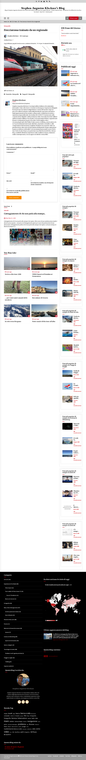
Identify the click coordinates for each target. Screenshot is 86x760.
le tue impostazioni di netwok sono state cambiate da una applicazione (75, 105)
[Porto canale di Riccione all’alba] (44, 310)
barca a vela (25, 713)
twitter (49, 756)
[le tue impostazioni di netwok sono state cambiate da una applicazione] (65, 103)
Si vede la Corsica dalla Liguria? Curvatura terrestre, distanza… (76, 174)
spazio (20, 726)
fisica (28, 716)
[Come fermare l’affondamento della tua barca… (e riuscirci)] (67, 333)
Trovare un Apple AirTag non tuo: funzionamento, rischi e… (76, 161)
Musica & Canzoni (10, 599)
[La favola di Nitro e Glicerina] (67, 280)
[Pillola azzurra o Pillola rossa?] (67, 545)
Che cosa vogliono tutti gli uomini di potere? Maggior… (76, 556)
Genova (14, 718)
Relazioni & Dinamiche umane (12, 628)
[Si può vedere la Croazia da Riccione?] (67, 453)
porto (5, 724)
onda (39, 721)
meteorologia (18, 721)
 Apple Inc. (27, 732)
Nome (8, 173)
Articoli (6, 210)
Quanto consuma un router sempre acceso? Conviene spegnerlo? (76, 226)
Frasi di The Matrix (11, 595)
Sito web (9, 181)
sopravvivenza (15, 726)
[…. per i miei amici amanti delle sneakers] (17, 287)
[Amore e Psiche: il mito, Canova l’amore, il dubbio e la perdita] (67, 267)
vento (38, 729)
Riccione (31, 724)
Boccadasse (33, 713)
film (25, 716)
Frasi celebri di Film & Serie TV (13, 591)
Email (33, 173)
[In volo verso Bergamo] (17, 310)
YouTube (67, 756)
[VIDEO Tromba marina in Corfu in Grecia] (65, 93)
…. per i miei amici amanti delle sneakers (16, 299)
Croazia (17, 716)
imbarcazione (22, 718)
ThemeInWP (7, 758)
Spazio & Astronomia (10, 640)
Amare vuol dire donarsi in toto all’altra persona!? (76, 291)
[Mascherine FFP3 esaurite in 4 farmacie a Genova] (67, 493)
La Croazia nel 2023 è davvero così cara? (75, 84)
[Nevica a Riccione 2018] (17, 263)
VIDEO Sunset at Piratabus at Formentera (42, 275)
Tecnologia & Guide (9, 649)
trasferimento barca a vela (13, 729)
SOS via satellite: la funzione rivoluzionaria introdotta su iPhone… (76, 397)
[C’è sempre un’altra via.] (67, 532)
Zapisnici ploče (8, 666)
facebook (21, 715)
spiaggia (24, 726)
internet (29, 718)
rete (27, 724)
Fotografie (7, 26)
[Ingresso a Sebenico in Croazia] (65, 73)
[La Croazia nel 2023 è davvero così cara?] (65, 83)
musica (25, 721)
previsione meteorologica (12, 724)
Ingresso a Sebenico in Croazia (74, 74)
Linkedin (61, 756)
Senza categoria (8, 645)
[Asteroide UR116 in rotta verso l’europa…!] (67, 426)
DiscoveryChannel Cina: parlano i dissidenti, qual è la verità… (76, 477)
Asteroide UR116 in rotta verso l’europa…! (76, 424)
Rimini (5, 726)
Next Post (7, 206)
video (6, 731)
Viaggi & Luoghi (8, 657)
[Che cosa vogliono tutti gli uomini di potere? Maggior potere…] (67, 557)
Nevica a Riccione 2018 (13, 274)
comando (7, 716)
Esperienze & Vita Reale (10, 584)
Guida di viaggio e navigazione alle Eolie (76, 372)
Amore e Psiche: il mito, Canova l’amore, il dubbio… (76, 266)
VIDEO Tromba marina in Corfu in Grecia (74, 95)
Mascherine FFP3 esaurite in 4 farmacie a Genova (76, 492)
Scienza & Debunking (9, 636)
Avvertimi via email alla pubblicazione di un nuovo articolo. (17, 191)
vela (33, 729)
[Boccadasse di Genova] (44, 287)
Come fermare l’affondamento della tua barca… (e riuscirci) (76, 331)
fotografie (31, 94)
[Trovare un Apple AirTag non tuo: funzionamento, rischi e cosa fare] (67, 163)
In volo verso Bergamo (13, 321)
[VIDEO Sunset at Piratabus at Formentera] (44, 263)
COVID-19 (12, 715)
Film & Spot (8, 588)
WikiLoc (80, 756)
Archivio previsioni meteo (12, 611)
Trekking (7, 661)
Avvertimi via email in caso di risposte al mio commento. (42, 183)
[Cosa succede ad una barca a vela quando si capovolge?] (67, 242)
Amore (7, 632)
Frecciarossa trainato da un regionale (26, 30)
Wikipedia (74, 756)
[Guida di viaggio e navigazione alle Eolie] (67, 373)
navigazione (32, 721)
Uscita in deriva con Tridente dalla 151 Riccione (76, 187)
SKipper (9, 726)
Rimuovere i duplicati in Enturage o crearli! (74, 115)
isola (33, 718)
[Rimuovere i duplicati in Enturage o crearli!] (65, 114)
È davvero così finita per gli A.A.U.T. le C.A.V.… (76, 506)
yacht (22, 732)
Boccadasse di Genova (40, 298)
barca (18, 713)
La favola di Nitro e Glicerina (76, 279)
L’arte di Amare (77, 130)
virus (11, 732)
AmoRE (10, 713)
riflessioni (37, 724)
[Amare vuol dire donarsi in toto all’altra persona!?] (67, 293)
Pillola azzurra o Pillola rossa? (76, 543)
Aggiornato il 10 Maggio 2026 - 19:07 (60, 639)
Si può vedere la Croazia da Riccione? (76, 452)
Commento (10, 152)
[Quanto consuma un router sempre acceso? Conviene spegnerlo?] (67, 227)
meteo (11, 721)
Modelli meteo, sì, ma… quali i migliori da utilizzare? (76, 346)
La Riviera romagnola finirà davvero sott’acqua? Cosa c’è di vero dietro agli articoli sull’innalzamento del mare (66, 635)
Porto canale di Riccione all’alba (43, 321)
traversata (24, 729)
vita (13, 732)
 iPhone (34, 732)
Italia (36, 718)
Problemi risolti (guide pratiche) (13, 653)
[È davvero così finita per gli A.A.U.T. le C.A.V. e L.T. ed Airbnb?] (67, 508)
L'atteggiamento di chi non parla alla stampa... (24, 214)
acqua (5, 713)
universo (29, 729)
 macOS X (7, 734)
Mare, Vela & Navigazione (10, 607)
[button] (67, 18)
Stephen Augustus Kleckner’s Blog (43, 8)
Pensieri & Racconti (9, 619)
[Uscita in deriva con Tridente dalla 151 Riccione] (67, 189)
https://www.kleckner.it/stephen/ (21, 103)
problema (22, 724)
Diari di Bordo (8, 615)
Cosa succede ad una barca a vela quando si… (76, 240)
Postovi (6, 624)
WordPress (17, 732)
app (14, 713)
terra (28, 726)
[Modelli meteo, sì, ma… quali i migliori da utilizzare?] (67, 347)
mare (6, 721)
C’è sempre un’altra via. (76, 530)
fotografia (33, 716)
